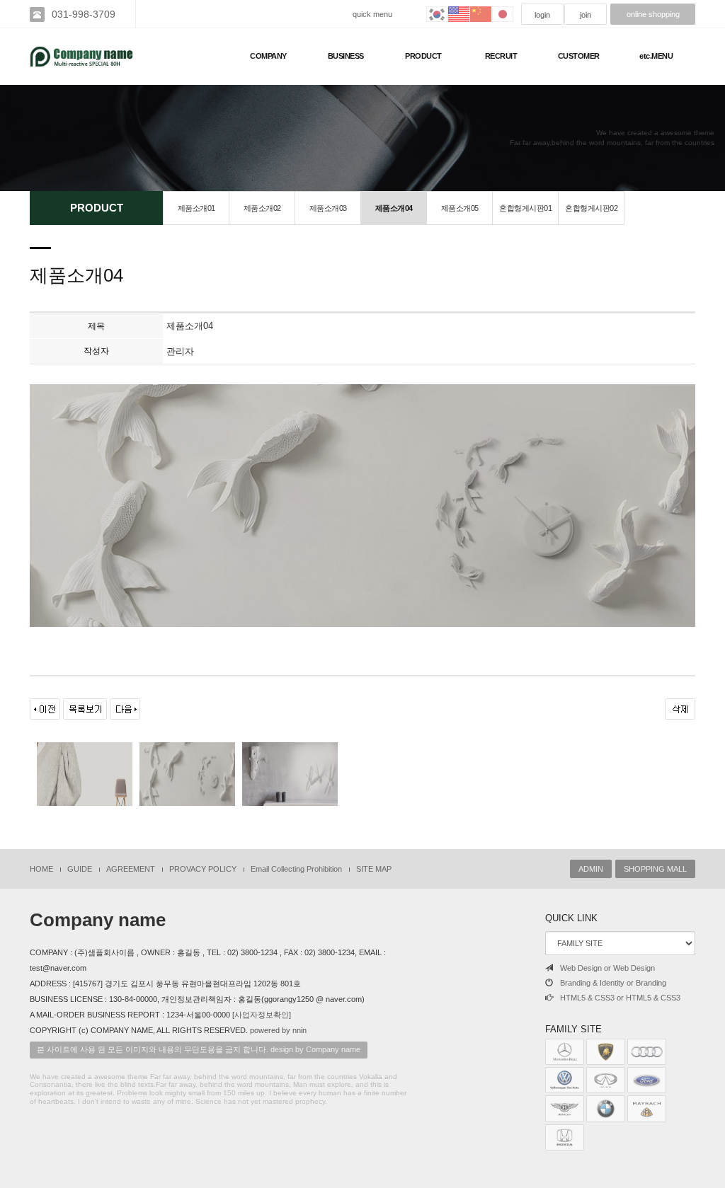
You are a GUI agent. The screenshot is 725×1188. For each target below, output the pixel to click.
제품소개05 (460, 208)
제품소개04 (394, 208)
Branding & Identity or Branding (613, 983)
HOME (41, 869)
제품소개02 (262, 208)
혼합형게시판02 (591, 208)
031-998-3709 (83, 14)
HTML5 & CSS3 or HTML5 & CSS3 (620, 997)
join (585, 15)
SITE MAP (374, 869)
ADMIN (590, 869)
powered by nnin (278, 1030)
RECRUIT (501, 56)
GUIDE (79, 869)
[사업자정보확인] (261, 1014)
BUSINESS (346, 56)
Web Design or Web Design (607, 968)
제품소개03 (328, 208)
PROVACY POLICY (202, 869)
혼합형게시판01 (525, 208)
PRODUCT (423, 56)
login (542, 15)
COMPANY (268, 56)
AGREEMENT (130, 869)
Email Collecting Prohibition (296, 869)
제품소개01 (196, 208)
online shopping (653, 14)
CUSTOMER (579, 56)
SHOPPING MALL (655, 869)
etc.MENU (656, 56)
